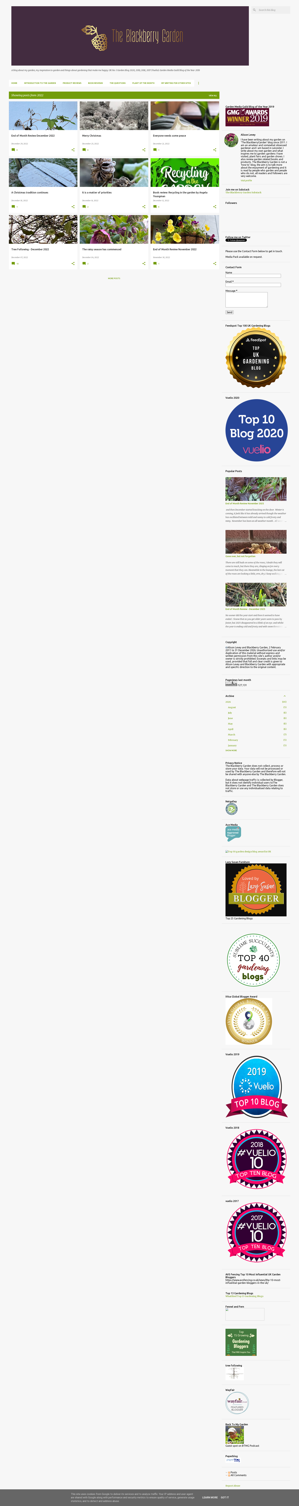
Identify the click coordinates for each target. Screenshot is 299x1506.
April (230, 729)
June (230, 718)
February (233, 740)
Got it (225, 1497)
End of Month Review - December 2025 (245, 609)
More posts (114, 278)
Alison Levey (248, 134)
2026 (228, 702)
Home (14, 83)
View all (213, 96)
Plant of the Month (143, 83)
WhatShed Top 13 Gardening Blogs (244, 1296)
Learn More (210, 1497)
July (230, 712)
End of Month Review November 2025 (244, 503)
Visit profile (246, 180)
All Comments (238, 1475)
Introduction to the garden (40, 83)
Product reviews (72, 83)
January (232, 745)
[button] (73, 150)
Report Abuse (232, 1485)
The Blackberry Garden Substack (243, 192)
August (232, 707)
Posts (233, 1472)
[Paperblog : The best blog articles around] (233, 1462)
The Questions (118, 83)
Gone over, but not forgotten (240, 556)
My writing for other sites (176, 83)
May (230, 723)
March (231, 734)
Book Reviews (95, 83)
